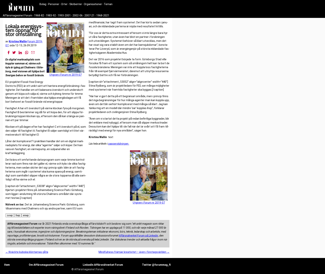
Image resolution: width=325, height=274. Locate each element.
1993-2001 (64, 15)
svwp (10, 215)
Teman (108, 4)
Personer (53, 4)
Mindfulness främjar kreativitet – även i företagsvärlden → (134, 251)
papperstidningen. (118, 143)
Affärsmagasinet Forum (17, 15)
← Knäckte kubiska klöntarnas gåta (26, 251)
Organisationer (93, 4)
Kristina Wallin (18, 41)
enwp (26, 215)
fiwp (18, 215)
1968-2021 (102, 15)
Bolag (42, 4)
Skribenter (75, 4)
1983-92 (51, 15)
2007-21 (89, 15)
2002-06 (78, 15)
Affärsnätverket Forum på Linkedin (138, 235)
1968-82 (39, 15)
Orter (64, 4)
